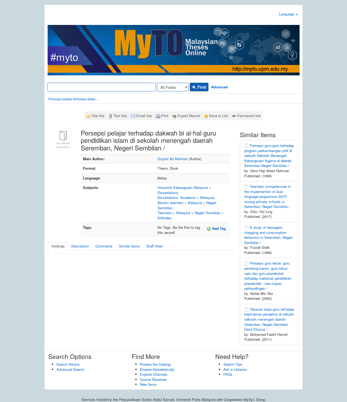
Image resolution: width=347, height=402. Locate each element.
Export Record (189, 115)
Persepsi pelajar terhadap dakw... (72, 99)
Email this (144, 115)
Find (201, 87)
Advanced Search (70, 369)
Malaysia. (208, 197)
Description (80, 246)
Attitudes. (165, 217)
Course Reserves (153, 379)
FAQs (227, 374)
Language (287, 14)
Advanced (219, 86)
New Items (148, 384)
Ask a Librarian (235, 369)
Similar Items (129, 246)
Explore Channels (154, 374)
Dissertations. (168, 192)
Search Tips (232, 364)
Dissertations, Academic (177, 197)
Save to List (218, 115)
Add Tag (218, 228)
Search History (68, 364)
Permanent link (249, 115)
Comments (104, 246)
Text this (120, 115)
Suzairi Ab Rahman (173, 158)
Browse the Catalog (155, 364)
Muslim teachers (171, 202)
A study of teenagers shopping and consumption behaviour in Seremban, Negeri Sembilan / (268, 235)
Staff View (154, 246)
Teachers (165, 212)
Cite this (98, 115)
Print (164, 115)
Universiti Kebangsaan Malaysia (183, 187)
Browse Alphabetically (157, 369)
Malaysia (195, 202)
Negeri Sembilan (207, 212)
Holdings (58, 246)
